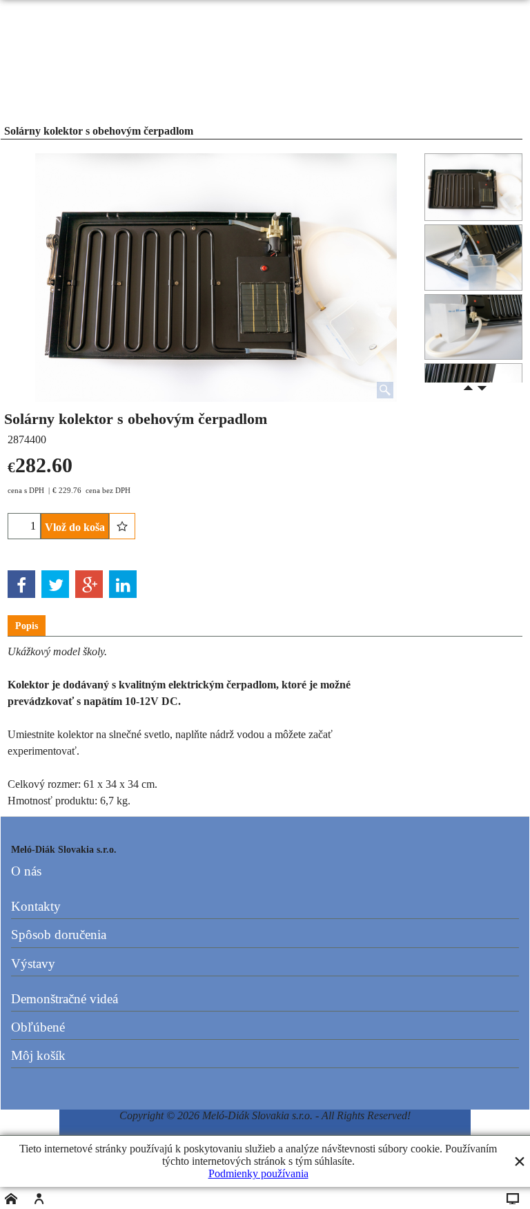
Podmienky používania (258, 1173)
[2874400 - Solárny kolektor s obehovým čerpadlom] (473, 257)
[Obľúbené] (122, 526)
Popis (26, 626)
